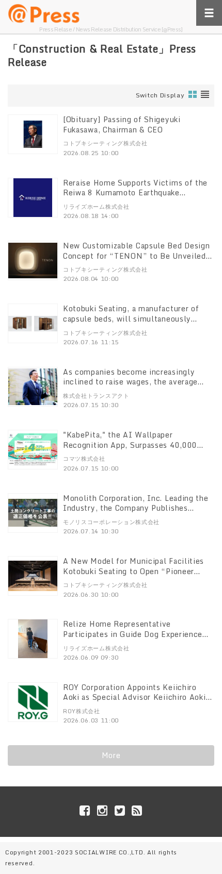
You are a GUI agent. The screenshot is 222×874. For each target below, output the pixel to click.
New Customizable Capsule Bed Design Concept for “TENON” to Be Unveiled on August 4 (136, 256)
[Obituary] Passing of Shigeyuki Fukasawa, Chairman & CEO (122, 124)
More (111, 755)
